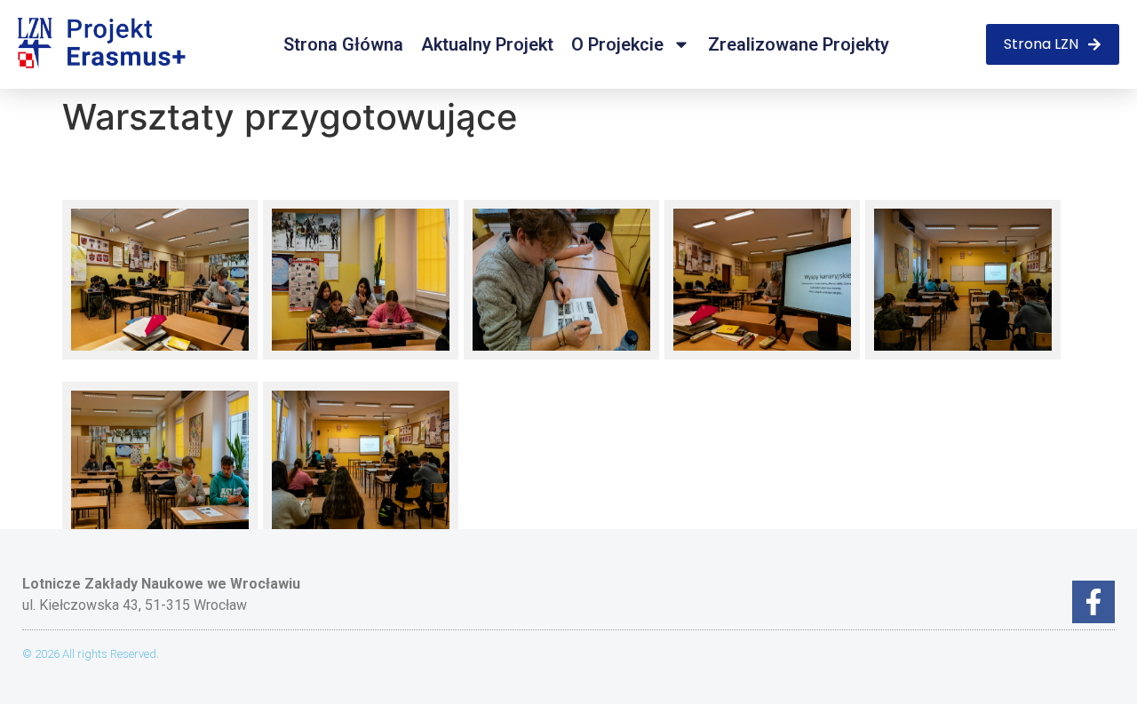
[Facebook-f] (1093, 602)
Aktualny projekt (487, 44)
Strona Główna (343, 44)
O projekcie (617, 44)
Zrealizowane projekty (798, 44)
